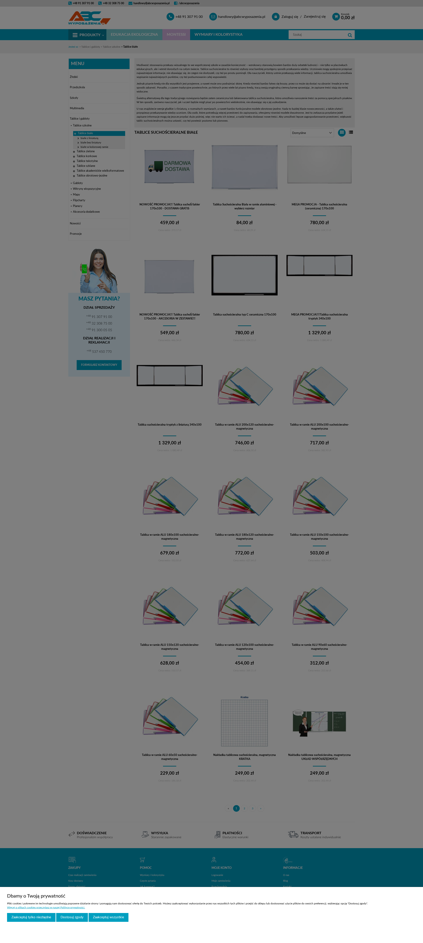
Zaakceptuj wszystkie (108, 917)
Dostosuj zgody (72, 917)
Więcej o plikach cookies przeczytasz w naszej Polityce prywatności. (46, 907)
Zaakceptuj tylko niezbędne (31, 917)
